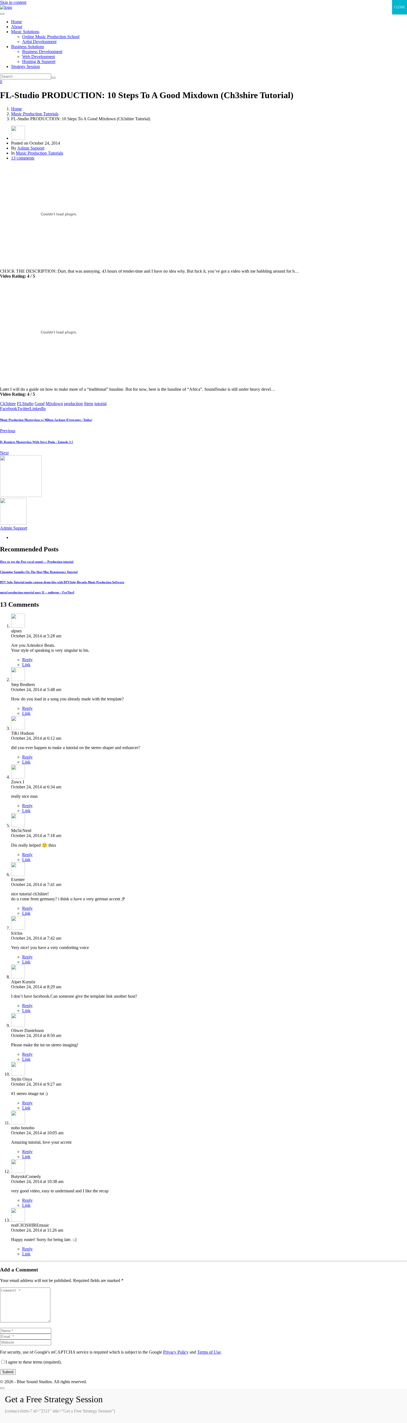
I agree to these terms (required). (34, 1362)
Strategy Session (25, 66)
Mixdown (54, 403)
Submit (8, 1372)
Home (16, 21)
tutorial (100, 403)
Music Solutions (25, 31)
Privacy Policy (176, 1352)
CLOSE (399, 7)
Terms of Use (209, 1352)
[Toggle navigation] (2, 14)
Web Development (38, 56)
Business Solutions (27, 46)
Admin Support (30, 148)
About (16, 26)
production (73, 403)
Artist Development (39, 41)
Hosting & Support (38, 61)
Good (40, 403)
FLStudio (25, 403)
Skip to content (13, 2)
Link (26, 664)
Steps (88, 403)
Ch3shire (8, 403)
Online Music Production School (50, 36)
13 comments (22, 158)
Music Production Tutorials (39, 153)
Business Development (42, 51)
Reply (27, 659)
